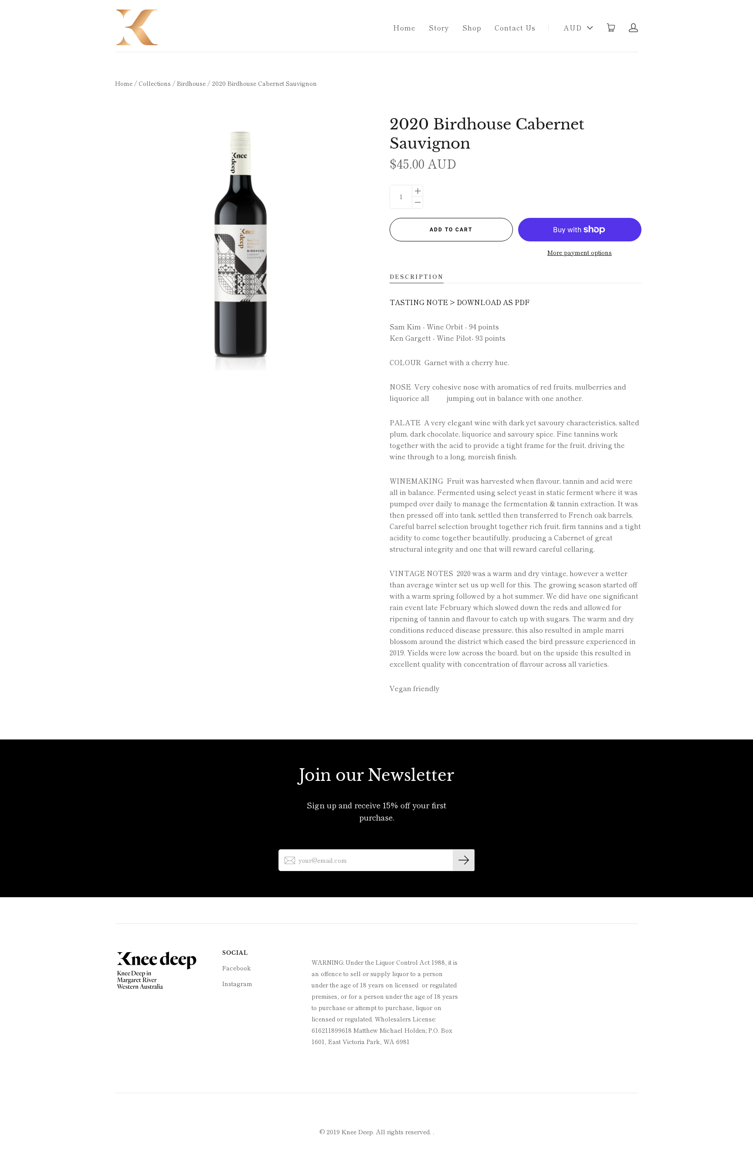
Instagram (237, 983)
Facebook (236, 967)
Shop (472, 27)
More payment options (579, 252)
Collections (155, 83)
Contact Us (515, 27)
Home (404, 27)
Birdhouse (191, 83)
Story (439, 27)
